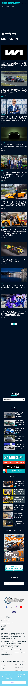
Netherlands (19, 667)
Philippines (19, 670)
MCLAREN (6, 6)
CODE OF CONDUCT (7, 623)
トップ (1, 6)
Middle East (19, 664)
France (5, 669)
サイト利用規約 (5, 617)
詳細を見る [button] (9, 678)
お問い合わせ (4, 629)
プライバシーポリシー (7, 620)
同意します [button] (14, 682)
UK (4, 666)
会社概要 (3, 626)
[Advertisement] (14, 19)
